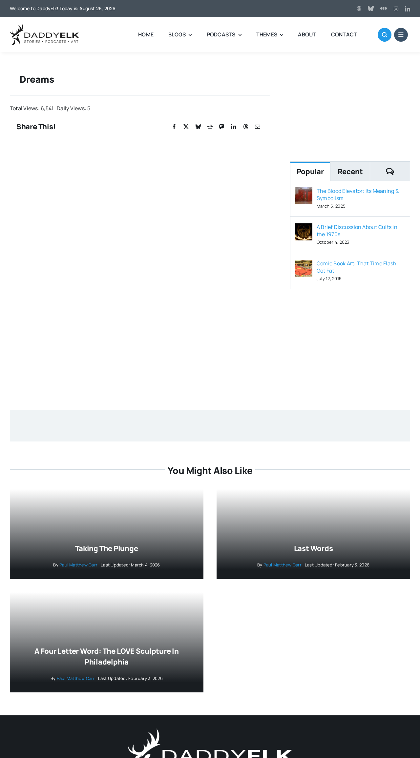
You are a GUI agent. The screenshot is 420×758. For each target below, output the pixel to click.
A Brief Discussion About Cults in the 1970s (357, 230)
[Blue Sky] (371, 8)
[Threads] (359, 8)
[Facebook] (174, 127)
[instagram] (396, 8)
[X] (186, 127)
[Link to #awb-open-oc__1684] (401, 35)
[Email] (257, 127)
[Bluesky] (198, 127)
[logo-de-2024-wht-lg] (210, 731)
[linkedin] (407, 8)
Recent (350, 171)
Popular (310, 171)
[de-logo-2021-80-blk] (44, 26)
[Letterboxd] (383, 8)
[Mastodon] (222, 127)
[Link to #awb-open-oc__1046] (384, 35)
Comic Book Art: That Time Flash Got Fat (356, 267)
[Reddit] (210, 127)
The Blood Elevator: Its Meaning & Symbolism (358, 194)
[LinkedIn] (234, 127)
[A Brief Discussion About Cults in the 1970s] (303, 228)
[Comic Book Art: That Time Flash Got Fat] (303, 264)
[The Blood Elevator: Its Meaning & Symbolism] (303, 191)
